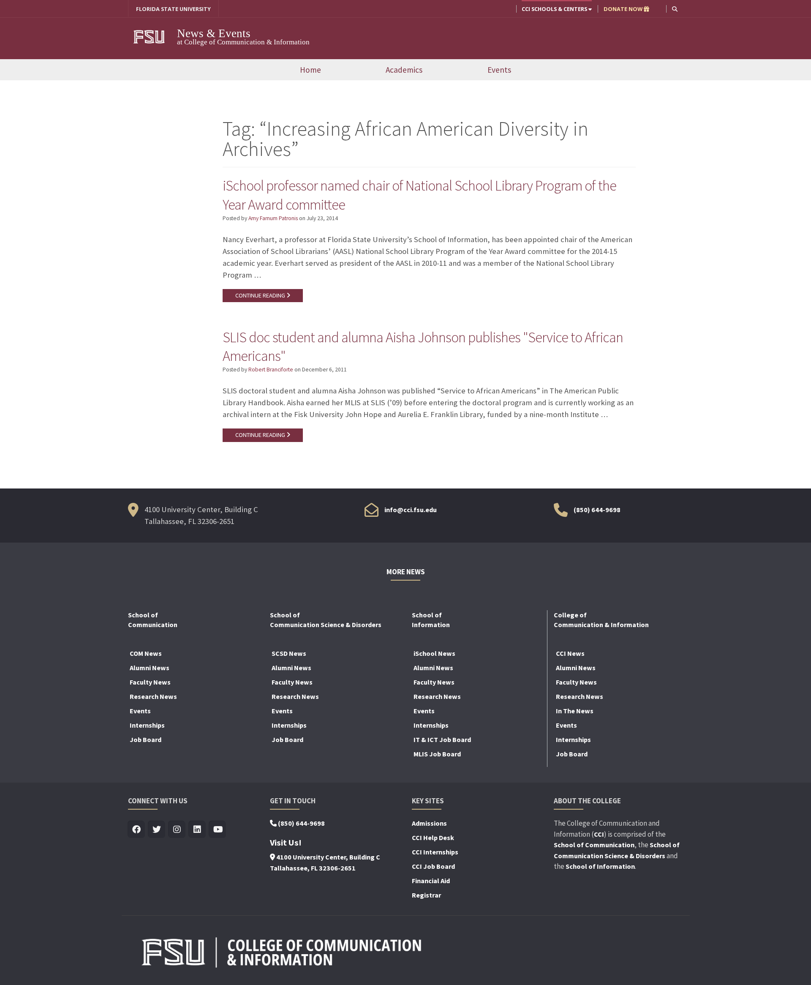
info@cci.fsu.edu (410, 509)
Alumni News (149, 667)
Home (310, 70)
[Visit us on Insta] (177, 829)
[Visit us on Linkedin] (197, 829)
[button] (675, 8)
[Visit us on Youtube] (217, 829)
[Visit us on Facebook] (136, 829)
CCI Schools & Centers (555, 9)
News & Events (213, 33)
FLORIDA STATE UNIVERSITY (173, 9)
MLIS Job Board (437, 754)
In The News (574, 711)
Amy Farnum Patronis (273, 218)
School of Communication (594, 844)
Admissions (429, 823)
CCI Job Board (433, 866)
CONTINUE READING (260, 295)
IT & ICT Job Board (442, 739)
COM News (146, 653)
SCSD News (289, 653)
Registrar (426, 895)
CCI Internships (435, 852)
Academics (404, 70)
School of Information (600, 866)
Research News (153, 696)
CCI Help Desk (433, 837)
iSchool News (434, 653)
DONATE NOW (624, 9)
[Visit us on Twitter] (157, 829)
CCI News (570, 653)
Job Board (145, 739)
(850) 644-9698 (597, 509)
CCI (599, 834)
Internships (147, 725)
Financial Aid (431, 880)
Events (499, 70)
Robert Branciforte (270, 369)
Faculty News (150, 682)
